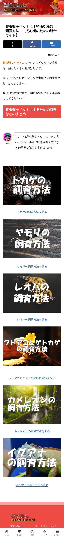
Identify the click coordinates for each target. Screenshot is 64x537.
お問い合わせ (17, 526)
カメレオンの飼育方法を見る (32, 431)
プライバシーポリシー (47, 526)
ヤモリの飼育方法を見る (32, 266)
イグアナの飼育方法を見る (32, 485)
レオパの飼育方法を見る (32, 319)
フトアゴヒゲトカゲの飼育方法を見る (32, 378)
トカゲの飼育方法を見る (32, 211)
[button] (57, 453)
